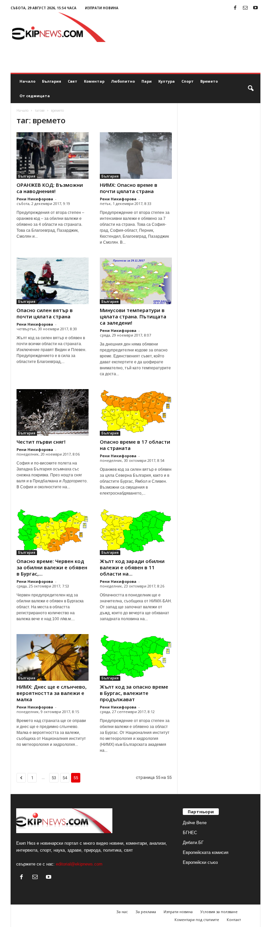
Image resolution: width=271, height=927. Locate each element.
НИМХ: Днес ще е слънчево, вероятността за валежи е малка (52, 693)
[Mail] (245, 8)
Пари (146, 81)
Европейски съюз (200, 862)
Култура (166, 81)
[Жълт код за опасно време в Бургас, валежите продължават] (136, 657)
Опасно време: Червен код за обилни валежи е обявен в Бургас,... (52, 567)
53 (54, 777)
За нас (122, 911)
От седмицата (34, 95)
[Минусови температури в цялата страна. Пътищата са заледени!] (136, 281)
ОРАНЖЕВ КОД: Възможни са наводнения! (50, 187)
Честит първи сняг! (41, 441)
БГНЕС (190, 832)
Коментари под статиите (196, 919)
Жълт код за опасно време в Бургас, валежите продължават (134, 693)
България (51, 81)
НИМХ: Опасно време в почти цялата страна (128, 187)
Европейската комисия (205, 852)
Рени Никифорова (35, 198)
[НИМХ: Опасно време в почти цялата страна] (136, 155)
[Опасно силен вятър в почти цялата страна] (53, 281)
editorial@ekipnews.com (79, 864)
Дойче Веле (195, 822)
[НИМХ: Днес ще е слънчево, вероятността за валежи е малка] (53, 657)
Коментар (94, 81)
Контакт (234, 919)
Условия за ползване (219, 911)
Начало (27, 81)
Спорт (187, 81)
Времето (209, 81)
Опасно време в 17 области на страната (135, 444)
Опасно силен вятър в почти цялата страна (45, 313)
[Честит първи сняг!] (53, 412)
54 (64, 777)
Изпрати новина (101, 8)
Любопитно (123, 81)
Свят (72, 81)
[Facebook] (235, 8)
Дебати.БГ (193, 842)
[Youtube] (255, 8)
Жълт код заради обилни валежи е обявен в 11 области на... (132, 567)
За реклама (146, 911)
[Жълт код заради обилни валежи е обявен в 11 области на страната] (136, 531)
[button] (250, 88)
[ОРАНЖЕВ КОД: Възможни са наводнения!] (53, 155)
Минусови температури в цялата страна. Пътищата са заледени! (133, 316)
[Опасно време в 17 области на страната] (136, 412)
